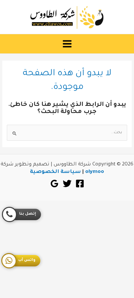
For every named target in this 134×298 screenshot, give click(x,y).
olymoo (94, 172)
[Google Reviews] (54, 183)
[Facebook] (79, 183)
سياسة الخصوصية (55, 172)
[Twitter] (67, 183)
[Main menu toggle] (67, 43)
